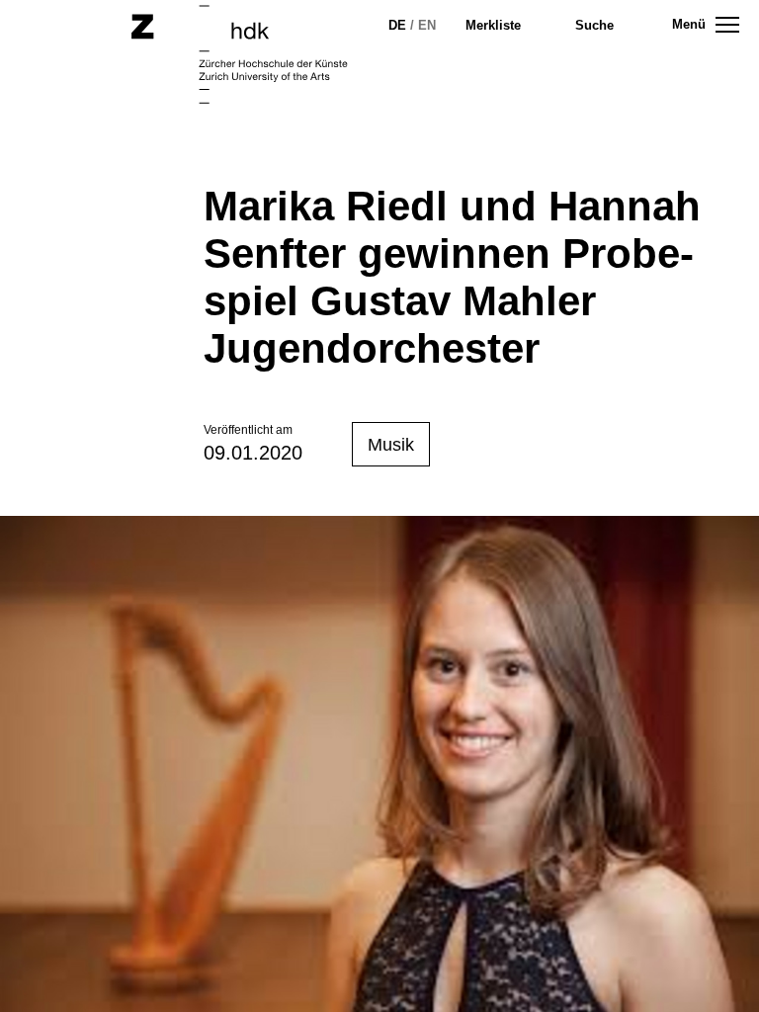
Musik (391, 445)
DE (397, 25)
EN (427, 25)
